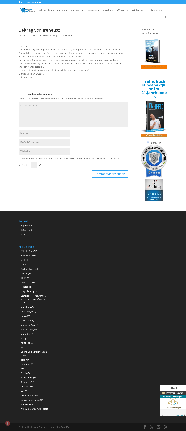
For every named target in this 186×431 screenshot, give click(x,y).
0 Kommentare (65, 35)
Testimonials (49, 35)
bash (23, 260)
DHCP (23, 278)
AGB (23, 234)
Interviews (26, 307)
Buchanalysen (27, 269)
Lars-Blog (76, 10)
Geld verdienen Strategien (52, 10)
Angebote (108, 10)
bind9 (23, 264)
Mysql (23, 338)
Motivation (26, 334)
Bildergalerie (156, 10)
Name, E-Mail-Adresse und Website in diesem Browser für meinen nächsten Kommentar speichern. (70, 158)
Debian (24, 273)
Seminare (92, 10)
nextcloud (25, 342)
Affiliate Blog (27, 251)
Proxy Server (27, 377)
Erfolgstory (137, 10)
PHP (22, 368)
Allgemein (25, 255)
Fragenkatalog (27, 291)
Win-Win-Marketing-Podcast (34, 408)
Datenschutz (27, 230)
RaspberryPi (26, 382)
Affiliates (121, 10)
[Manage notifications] (7, 423)
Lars (25, 35)
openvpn (25, 359)
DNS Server (26, 282)
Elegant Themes (39, 427)
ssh (22, 391)
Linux (23, 316)
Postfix (24, 373)
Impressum (26, 225)
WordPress (66, 427)
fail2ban (25, 286)
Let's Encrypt (27, 311)
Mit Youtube (27, 329)
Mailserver (26, 320)
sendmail (25, 386)
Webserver (26, 404)
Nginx (23, 347)
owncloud (25, 364)
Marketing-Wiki (28, 325)
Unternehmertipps (30, 400)
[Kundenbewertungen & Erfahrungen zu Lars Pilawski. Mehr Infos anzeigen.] (173, 400)
